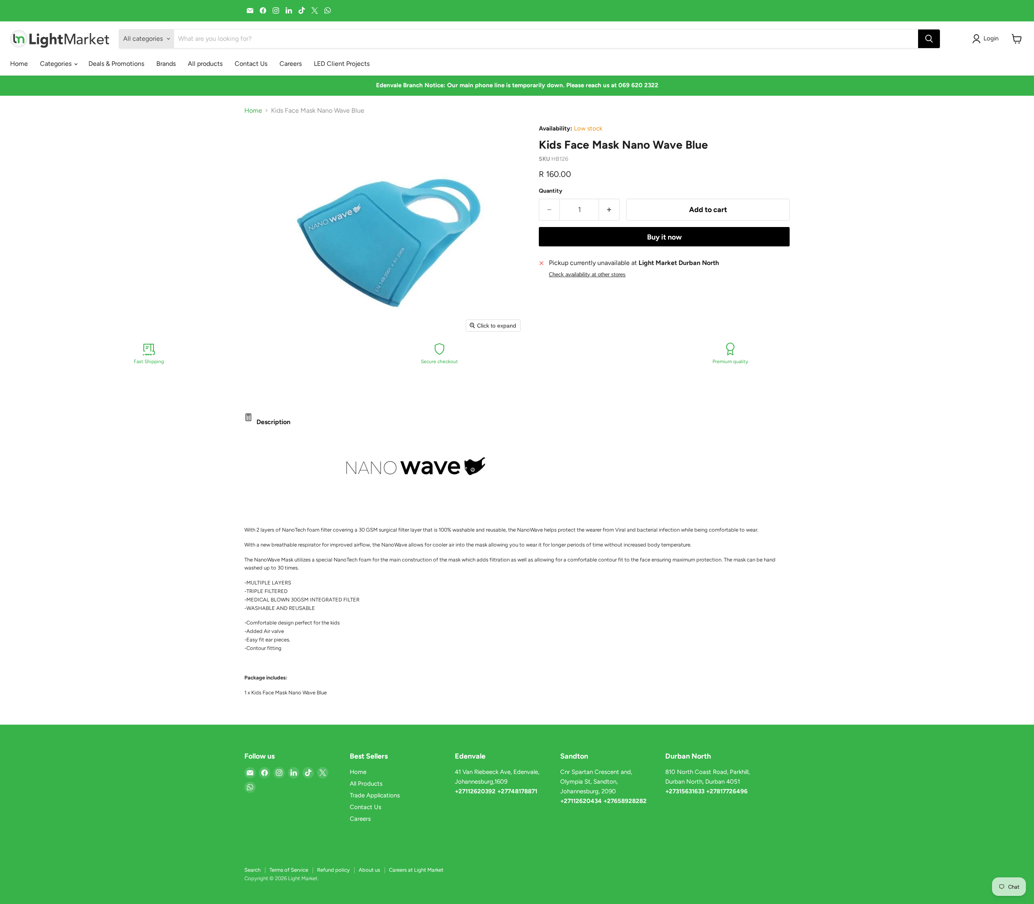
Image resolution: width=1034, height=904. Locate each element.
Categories (56, 63)
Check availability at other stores (587, 275)
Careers (291, 63)
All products (205, 63)
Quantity (550, 191)
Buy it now (664, 237)
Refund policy (333, 870)
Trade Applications (375, 795)
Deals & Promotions (116, 63)
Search (252, 870)
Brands (166, 63)
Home (19, 63)
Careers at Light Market (416, 870)
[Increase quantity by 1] (609, 210)
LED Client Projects (342, 63)
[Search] (929, 38)
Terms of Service (288, 870)
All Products (366, 783)
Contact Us (251, 63)
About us (369, 870)
